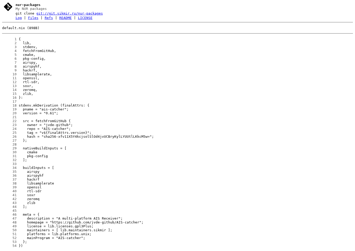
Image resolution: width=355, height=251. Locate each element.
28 (9, 144)
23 (9, 125)
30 (9, 152)
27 (9, 140)
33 (9, 164)
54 (9, 246)
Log (19, 18)
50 (9, 230)
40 (9, 191)
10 (9, 74)
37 (9, 179)
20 (9, 113)
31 (9, 156)
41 (9, 195)
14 (9, 90)
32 (9, 160)
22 (9, 121)
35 (9, 172)
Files (33, 18)
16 (9, 98)
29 (9, 148)
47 (9, 218)
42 (9, 199)
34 (9, 168)
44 (9, 207)
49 (9, 226)
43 (9, 203)
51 (9, 234)
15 (9, 94)
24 (9, 129)
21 (9, 117)
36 (9, 175)
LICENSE (85, 18)
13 (9, 86)
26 (9, 136)
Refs (49, 18)
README (65, 18)
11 (9, 78)
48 (9, 222)
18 (9, 105)
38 (9, 183)
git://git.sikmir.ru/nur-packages (69, 13)
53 (9, 242)
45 (9, 211)
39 (9, 187)
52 (9, 238)
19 (9, 109)
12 (9, 82)
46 (9, 214)
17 (9, 101)
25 (9, 133)
